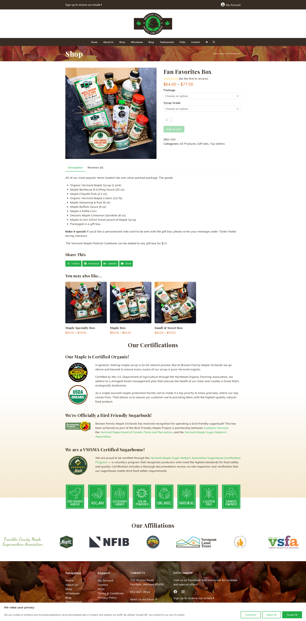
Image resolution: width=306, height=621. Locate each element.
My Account (233, 5)
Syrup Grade (172, 103)
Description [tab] (75, 167)
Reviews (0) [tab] (95, 167)
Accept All (292, 614)
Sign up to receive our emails (83, 4)
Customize (250, 614)
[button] (213, 42)
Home (69, 580)
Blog (68, 597)
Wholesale (72, 593)
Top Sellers (217, 144)
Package (169, 90)
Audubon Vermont (216, 428)
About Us (71, 585)
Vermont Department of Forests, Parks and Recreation (136, 432)
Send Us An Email (142, 599)
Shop (68, 589)
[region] (153, 612)
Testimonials (73, 602)
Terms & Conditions (111, 593)
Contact (103, 585)
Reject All (271, 614)
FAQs (101, 589)
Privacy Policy (107, 597)
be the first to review (193, 78)
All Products (188, 144)
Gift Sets (202, 144)
